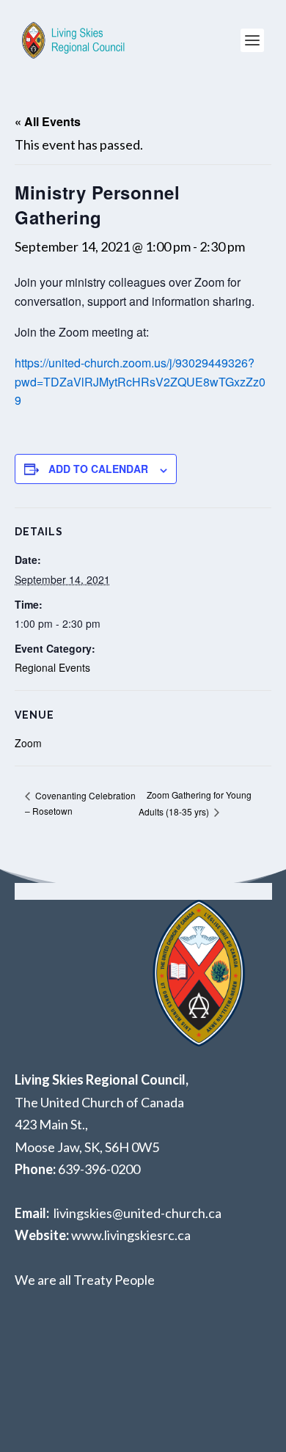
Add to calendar (98, 468)
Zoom (28, 743)
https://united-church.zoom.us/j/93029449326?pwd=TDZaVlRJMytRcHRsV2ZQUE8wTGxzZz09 (140, 381)
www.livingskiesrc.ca (131, 1235)
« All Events (48, 121)
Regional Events (52, 667)
